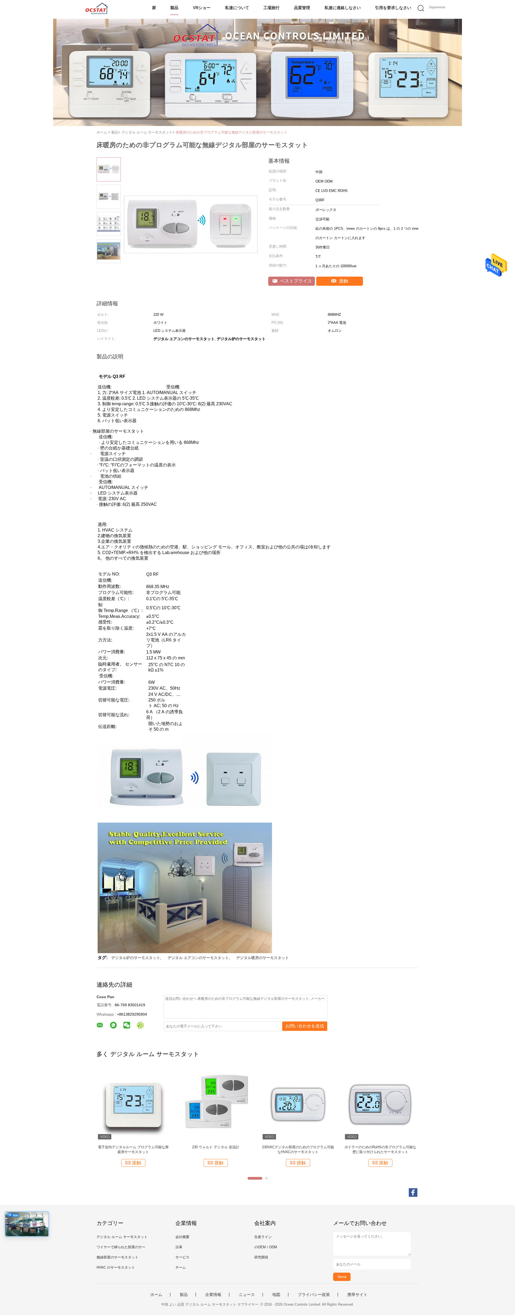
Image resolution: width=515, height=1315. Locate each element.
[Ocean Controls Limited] (96, 9)
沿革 (178, 1247)
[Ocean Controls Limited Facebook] (413, 1192)
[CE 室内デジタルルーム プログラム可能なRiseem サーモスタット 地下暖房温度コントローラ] (380, 1104)
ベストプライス (295, 281)
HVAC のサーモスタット (116, 1267)
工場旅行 (271, 7)
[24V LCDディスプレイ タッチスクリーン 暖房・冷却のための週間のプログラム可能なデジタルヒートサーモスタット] (215, 1104)
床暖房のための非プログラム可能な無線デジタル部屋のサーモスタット (231, 132)
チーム (180, 1267)
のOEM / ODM (265, 1247)
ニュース (247, 1295)
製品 (174, 7)
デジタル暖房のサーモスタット (262, 958)
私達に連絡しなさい (343, 7)
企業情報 (213, 1295)
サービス (182, 1257)
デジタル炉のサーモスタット (135, 958)
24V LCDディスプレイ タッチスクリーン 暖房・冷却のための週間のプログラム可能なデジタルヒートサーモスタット (215, 1149)
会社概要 (182, 1237)
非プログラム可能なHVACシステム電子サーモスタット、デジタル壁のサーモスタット (133, 1149)
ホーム (156, 1295)
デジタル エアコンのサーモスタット (198, 958)
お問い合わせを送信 (304, 1026)
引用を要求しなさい (393, 7)
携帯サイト (357, 1295)
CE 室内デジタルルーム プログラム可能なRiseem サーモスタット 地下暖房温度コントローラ (380, 1149)
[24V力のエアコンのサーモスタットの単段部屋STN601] (297, 1104)
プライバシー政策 (314, 1295)
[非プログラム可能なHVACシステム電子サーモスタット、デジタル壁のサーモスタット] (133, 1104)
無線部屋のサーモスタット (117, 1257)
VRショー (202, 7)
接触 (343, 281)
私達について (237, 7)
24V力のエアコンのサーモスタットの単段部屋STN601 (298, 1149)
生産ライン (263, 1237)
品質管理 (302, 7)
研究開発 (261, 1257)
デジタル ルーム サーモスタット (122, 1237)
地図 (276, 1295)
